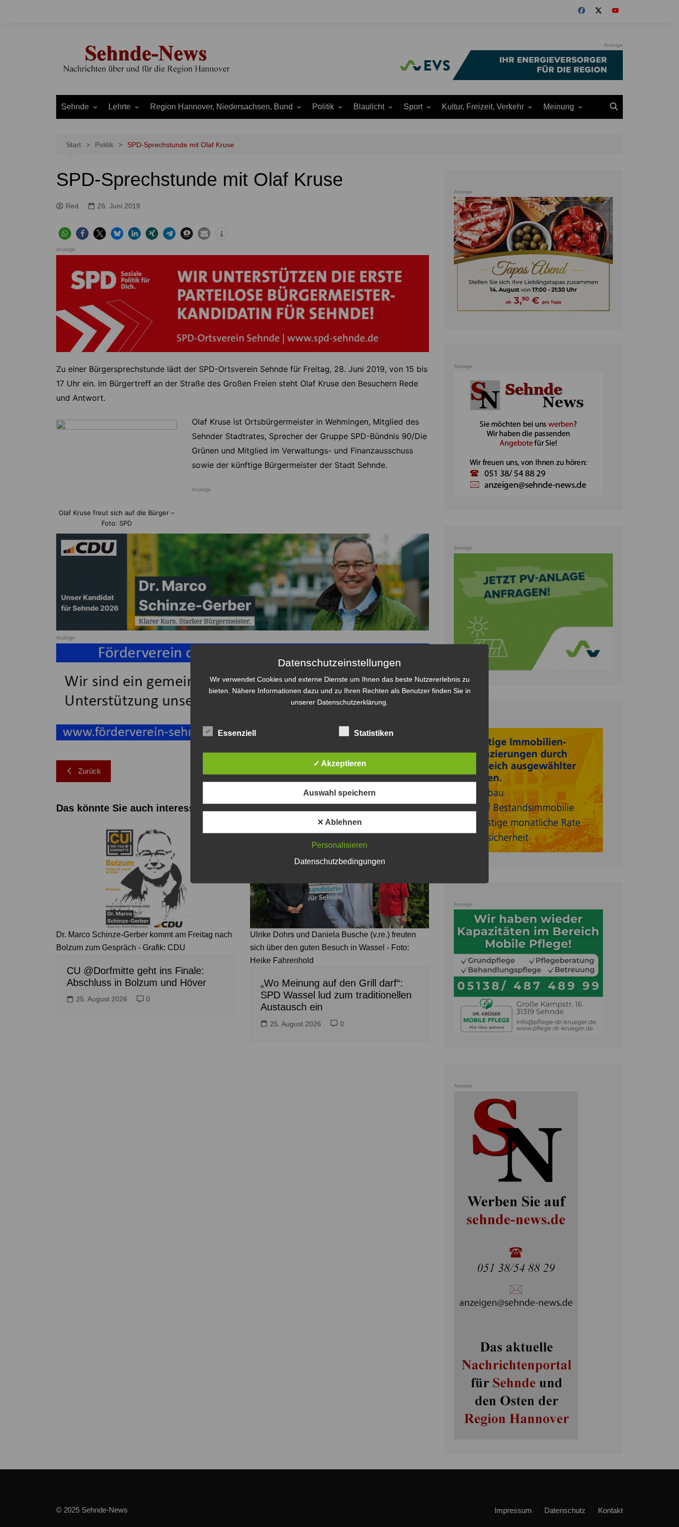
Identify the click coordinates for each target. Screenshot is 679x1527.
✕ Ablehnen (339, 821)
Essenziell (237, 732)
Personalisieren (339, 844)
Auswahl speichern (339, 792)
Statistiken (374, 732)
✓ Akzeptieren (339, 763)
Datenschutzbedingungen (339, 861)
